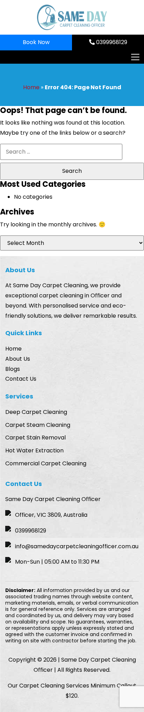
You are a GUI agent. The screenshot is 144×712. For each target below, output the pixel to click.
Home (31, 87)
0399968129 (111, 42)
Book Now (36, 42)
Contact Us (20, 379)
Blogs (12, 369)
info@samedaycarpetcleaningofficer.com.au (76, 546)
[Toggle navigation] (135, 57)
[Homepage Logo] (72, 17)
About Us (17, 359)
